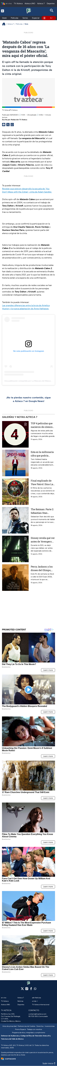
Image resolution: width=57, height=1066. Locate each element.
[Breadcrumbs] (5, 24)
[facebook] (31, 989)
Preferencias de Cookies (26, 1026)
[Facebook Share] (3, 124)
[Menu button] (5, 11)
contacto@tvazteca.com (37, 1014)
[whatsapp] (35, 989)
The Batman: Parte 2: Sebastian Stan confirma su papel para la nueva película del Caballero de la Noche (43, 511)
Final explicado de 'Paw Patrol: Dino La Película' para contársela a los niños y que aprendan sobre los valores (42, 482)
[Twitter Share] (8, 124)
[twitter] (22, 989)
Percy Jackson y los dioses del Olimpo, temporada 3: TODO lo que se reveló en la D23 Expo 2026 (43, 568)
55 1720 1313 (33, 1016)
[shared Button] (12, 124)
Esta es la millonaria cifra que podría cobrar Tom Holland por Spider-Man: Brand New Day (42, 453)
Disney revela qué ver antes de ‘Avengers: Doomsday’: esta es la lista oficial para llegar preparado (43, 539)
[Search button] (52, 11)
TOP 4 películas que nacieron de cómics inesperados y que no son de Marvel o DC (42, 425)
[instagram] (26, 989)
